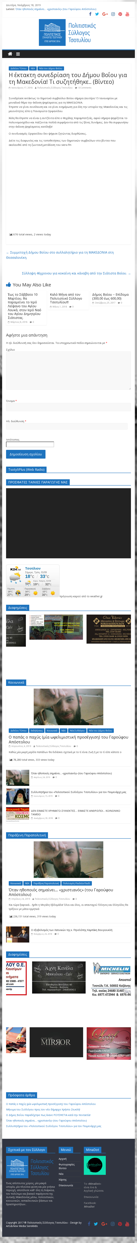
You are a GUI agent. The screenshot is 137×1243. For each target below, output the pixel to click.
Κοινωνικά (52, 730)
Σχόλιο (10, 349)
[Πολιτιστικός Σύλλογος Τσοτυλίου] (10, 54)
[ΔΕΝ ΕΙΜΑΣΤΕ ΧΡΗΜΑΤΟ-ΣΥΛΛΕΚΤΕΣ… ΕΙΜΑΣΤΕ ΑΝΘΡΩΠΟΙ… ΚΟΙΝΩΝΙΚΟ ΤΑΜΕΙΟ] (17, 809)
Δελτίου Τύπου (19, 68)
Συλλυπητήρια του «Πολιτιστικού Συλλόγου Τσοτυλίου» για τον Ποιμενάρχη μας (78, 792)
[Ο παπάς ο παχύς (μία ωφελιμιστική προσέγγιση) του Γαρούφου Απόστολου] (68, 690)
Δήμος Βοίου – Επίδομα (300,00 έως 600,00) (110, 296)
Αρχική (63, 1158)
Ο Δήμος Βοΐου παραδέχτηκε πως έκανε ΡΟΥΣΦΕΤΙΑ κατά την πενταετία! (48, 1115)
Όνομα (11, 401)
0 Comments (84, 87)
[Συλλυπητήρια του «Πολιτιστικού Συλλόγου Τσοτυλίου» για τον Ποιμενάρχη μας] (17, 790)
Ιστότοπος (12, 439)
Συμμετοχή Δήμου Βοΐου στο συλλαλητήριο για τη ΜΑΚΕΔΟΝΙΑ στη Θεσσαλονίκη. (60, 255)
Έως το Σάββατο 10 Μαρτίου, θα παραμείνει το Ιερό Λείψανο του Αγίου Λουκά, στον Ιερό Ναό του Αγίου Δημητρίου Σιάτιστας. (24, 306)
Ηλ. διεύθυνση (16, 421)
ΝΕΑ (33, 68)
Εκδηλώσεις (37, 730)
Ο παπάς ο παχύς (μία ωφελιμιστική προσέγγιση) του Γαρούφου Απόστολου (68, 739)
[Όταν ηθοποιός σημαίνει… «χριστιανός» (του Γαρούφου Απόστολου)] (17, 771)
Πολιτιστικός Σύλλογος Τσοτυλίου (55, 87)
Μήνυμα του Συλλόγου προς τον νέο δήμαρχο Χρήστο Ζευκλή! (43, 1109)
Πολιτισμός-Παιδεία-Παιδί (76, 883)
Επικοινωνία (66, 1185)
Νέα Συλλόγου (77, 730)
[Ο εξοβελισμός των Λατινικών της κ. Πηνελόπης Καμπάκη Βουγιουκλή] (17, 928)
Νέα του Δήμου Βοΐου (50, 68)
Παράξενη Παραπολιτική (46, 883)
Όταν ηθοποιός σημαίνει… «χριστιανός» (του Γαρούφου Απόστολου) (56, 9)
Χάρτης (63, 1179)
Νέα (61, 1174)
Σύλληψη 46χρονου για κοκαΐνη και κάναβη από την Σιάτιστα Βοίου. (76, 273)
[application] (68, 523)
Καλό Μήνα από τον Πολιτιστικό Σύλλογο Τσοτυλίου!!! (66, 298)
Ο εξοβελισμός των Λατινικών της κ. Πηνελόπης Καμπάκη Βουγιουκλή (71, 930)
